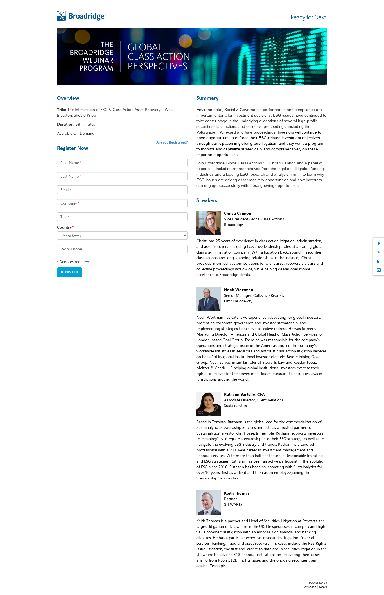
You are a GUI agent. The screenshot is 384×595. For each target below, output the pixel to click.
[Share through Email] (379, 270)
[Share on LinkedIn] (379, 261)
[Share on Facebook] (379, 243)
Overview (68, 98)
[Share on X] (379, 252)
